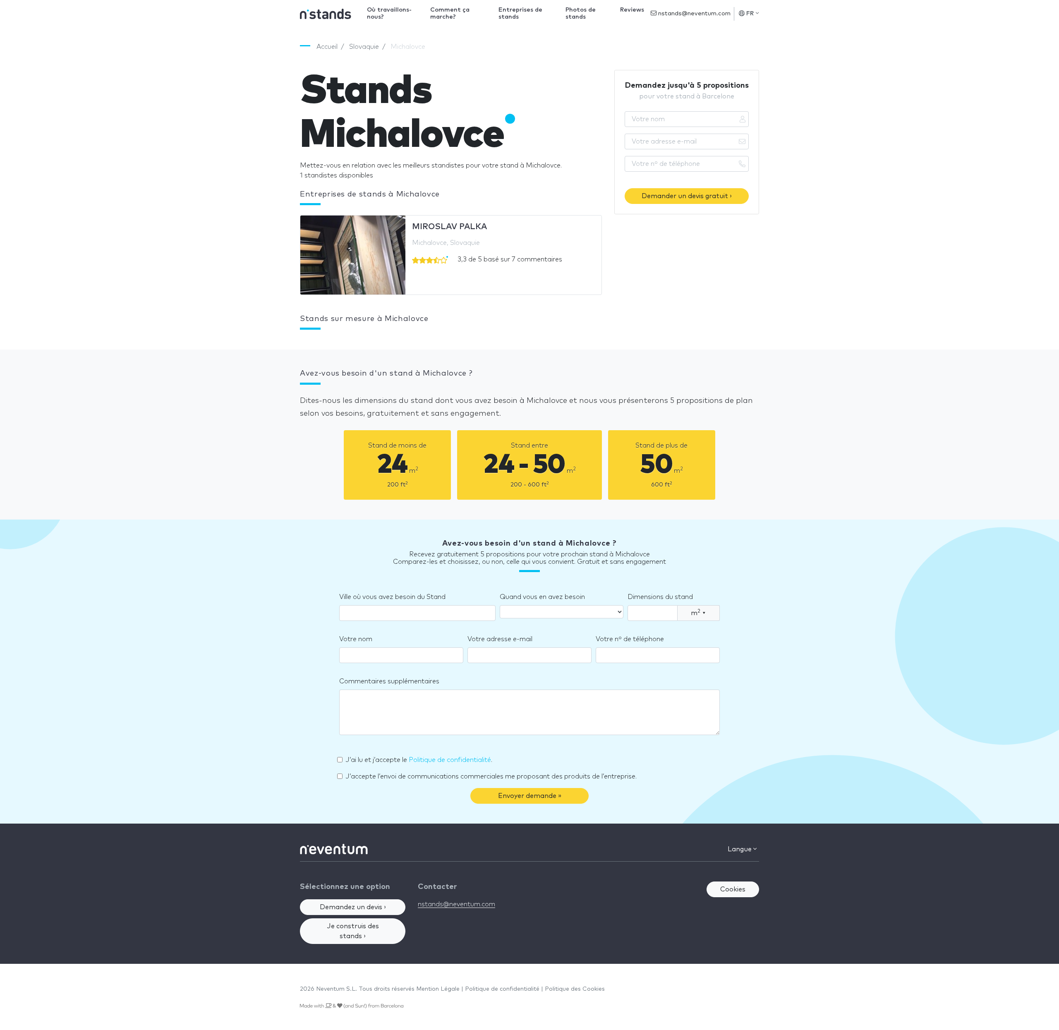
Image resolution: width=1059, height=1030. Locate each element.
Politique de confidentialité (450, 760)
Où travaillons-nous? (389, 13)
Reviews (632, 10)
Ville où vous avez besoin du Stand (392, 597)
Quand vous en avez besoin (542, 597)
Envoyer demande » (529, 796)
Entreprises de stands (520, 13)
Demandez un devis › (353, 907)
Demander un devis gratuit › (687, 196)
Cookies (732, 889)
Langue (740, 849)
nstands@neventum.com (693, 14)
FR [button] (750, 14)
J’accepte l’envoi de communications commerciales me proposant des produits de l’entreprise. (491, 776)
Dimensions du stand (660, 597)
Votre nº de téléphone (630, 639)
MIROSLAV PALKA (449, 227)
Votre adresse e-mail (499, 639)
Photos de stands (580, 13)
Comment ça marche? (450, 13)
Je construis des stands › (353, 931)
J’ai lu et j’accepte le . (418, 760)
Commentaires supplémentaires (389, 681)
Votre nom (355, 639)
